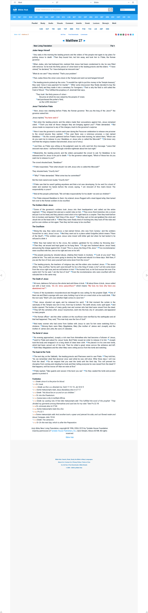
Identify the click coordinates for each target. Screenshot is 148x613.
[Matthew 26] (3, 281)
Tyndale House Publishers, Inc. (63, 431)
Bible (15, 34)
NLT (19, 34)
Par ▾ (112, 46)
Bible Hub (70, 437)
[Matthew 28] (145, 281)
